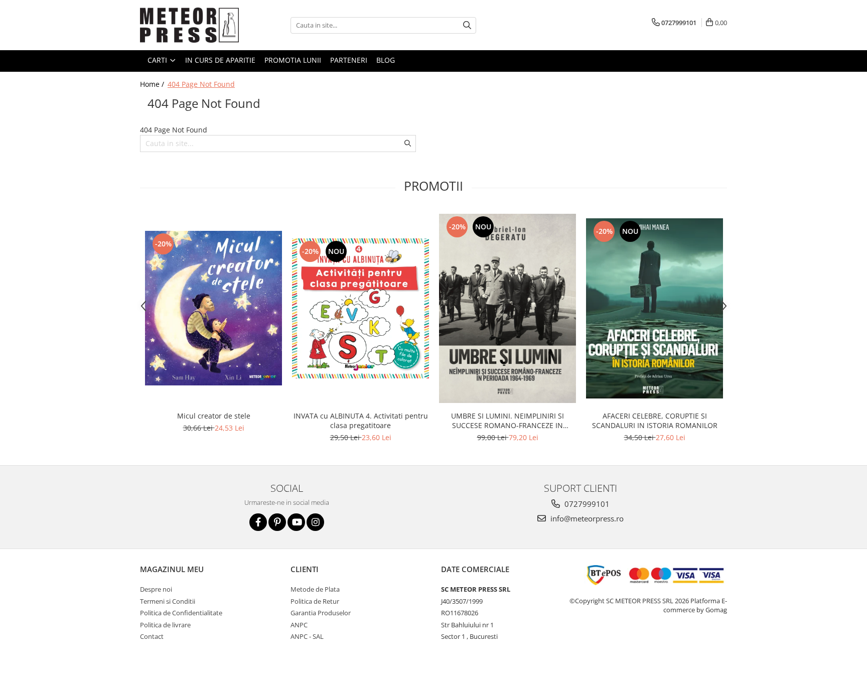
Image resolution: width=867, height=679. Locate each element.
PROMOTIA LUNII (292, 60)
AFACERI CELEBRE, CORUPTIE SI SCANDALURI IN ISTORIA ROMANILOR (654, 420)
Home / (153, 84)
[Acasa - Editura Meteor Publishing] (190, 25)
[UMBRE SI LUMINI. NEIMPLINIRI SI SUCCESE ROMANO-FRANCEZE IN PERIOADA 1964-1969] (507, 308)
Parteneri (348, 60)
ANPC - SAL (307, 636)
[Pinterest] (277, 522)
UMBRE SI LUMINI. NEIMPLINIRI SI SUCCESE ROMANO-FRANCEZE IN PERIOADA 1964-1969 (507, 420)
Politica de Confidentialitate (181, 612)
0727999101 (586, 504)
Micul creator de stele (213, 416)
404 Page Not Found (201, 84)
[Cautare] (467, 25)
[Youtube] (296, 522)
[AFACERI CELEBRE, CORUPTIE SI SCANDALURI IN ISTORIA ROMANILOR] (654, 308)
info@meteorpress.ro (586, 518)
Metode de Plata (315, 589)
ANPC (299, 624)
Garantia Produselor (321, 612)
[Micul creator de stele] (213, 308)
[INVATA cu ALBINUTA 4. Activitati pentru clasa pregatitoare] (360, 308)
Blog (385, 60)
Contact (152, 636)
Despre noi (156, 589)
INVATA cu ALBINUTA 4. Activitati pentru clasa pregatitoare (361, 420)
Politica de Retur (315, 601)
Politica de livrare (165, 624)
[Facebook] (258, 522)
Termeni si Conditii (167, 601)
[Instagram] (315, 522)
